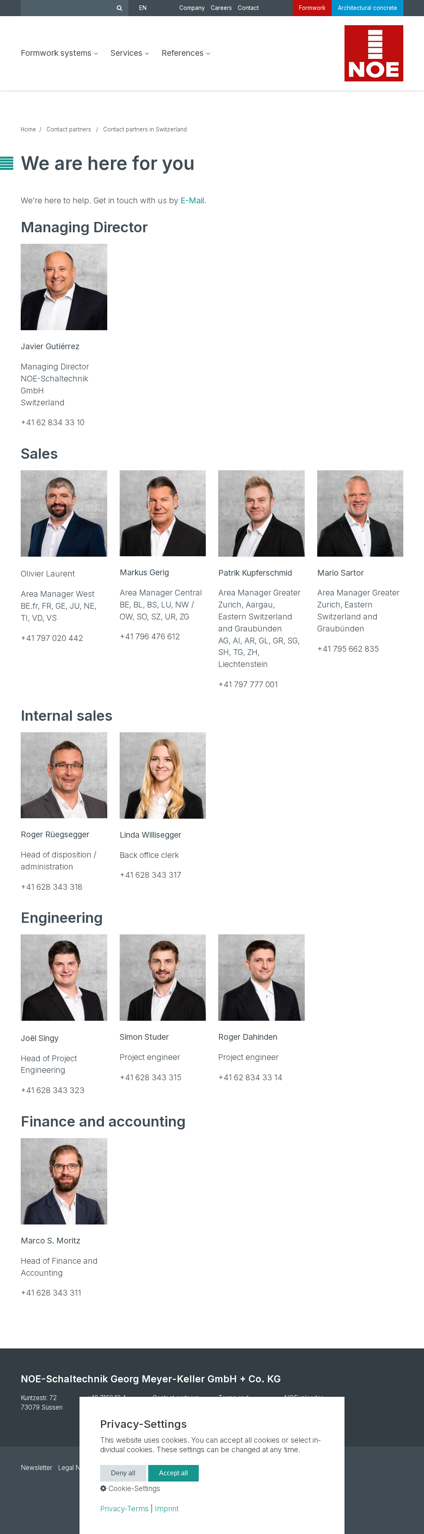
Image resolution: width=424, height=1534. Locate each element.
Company (192, 8)
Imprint (166, 1508)
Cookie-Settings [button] (133, 1488)
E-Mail (192, 200)
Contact (248, 8)
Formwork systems (56, 53)
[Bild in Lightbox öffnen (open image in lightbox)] (64, 287)
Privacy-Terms (124, 1508)
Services (126, 53)
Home (28, 129)
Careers (221, 8)
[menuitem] (62, 53)
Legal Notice (76, 1468)
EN (143, 8)
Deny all (123, 1473)
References (182, 53)
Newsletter (36, 1468)
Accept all (173, 1473)
